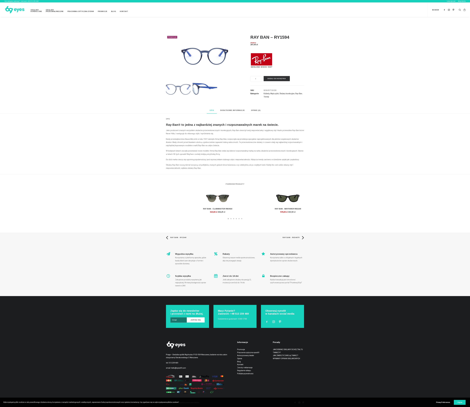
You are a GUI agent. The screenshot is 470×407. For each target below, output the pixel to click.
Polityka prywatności (245, 374)
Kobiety (267, 93)
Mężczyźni (274, 93)
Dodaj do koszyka (277, 78)
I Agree (459, 402)
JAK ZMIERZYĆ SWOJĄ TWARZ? (285, 355)
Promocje (102, 11)
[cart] (464, 9)
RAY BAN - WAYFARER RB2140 (288, 209)
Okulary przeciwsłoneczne (55, 10)
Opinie (239, 358)
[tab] (212, 111)
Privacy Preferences (443, 402)
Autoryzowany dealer (245, 355)
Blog (113, 11)
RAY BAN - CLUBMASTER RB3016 (217, 209)
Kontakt (124, 11)
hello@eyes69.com (178, 368)
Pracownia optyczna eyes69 (80, 11)
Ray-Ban (298, 93)
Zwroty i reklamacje (245, 368)
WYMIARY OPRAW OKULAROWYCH (286, 358)
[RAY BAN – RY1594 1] (205, 54)
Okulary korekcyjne (36, 10)
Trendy (266, 97)
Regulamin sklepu (244, 370)
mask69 (435, 10)
